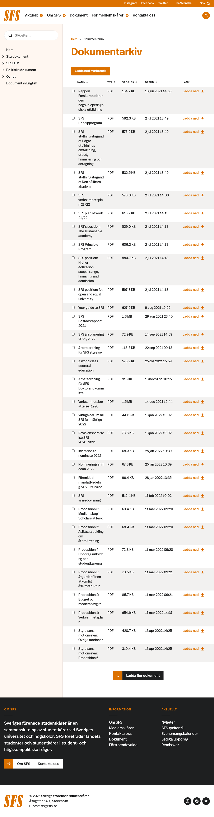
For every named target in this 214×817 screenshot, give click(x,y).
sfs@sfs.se (49, 806)
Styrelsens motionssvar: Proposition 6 (88, 653)
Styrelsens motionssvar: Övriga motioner (90, 635)
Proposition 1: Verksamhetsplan (90, 617)
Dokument (79, 15)
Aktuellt (31, 15)
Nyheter (168, 722)
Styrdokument (17, 56)
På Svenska (183, 3)
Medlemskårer (121, 728)
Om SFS (54, 15)
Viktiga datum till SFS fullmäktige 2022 (91, 420)
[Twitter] (206, 801)
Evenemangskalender (180, 734)
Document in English (21, 83)
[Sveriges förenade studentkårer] (12, 15)
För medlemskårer (108, 15)
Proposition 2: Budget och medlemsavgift (89, 599)
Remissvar (170, 745)
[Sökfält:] (31, 35)
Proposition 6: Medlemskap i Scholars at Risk (90, 514)
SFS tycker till (173, 728)
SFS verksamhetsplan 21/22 (90, 200)
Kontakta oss (144, 15)
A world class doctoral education (88, 366)
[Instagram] (187, 801)
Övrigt (11, 76)
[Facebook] (197, 801)
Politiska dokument (21, 70)
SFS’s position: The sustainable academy (90, 231)
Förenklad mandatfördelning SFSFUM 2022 (90, 482)
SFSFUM (12, 63)
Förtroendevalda (123, 745)
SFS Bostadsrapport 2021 (90, 321)
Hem (9, 50)
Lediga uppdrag (175, 739)
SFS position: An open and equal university (90, 294)
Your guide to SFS (91, 307)
